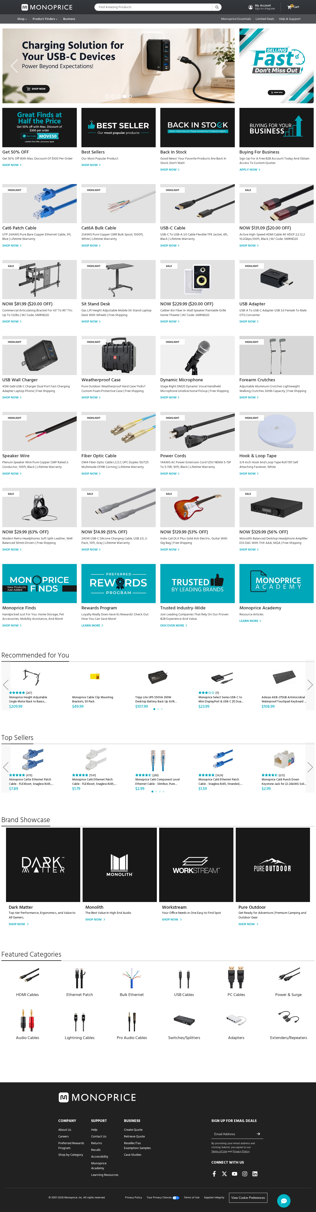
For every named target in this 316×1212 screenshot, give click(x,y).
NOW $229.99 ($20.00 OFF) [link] (186, 304)
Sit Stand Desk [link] (95, 304)
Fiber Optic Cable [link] (99, 456)
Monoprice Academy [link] (260, 608)
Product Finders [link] (44, 19)
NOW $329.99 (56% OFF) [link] (263, 532)
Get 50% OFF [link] (15, 152)
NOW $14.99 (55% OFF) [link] (104, 532)
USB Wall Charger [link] (20, 380)
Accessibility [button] (99, 1156)
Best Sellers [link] (93, 152)
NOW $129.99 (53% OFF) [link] (184, 532)
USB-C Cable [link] (173, 228)
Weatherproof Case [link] (101, 380)
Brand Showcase (25, 820)
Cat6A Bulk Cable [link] (98, 228)
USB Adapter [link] (252, 304)
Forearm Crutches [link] (257, 380)
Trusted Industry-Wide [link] (183, 608)
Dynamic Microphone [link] (181, 380)
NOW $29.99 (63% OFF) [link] (25, 532)
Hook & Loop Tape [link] (258, 456)
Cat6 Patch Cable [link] (19, 228)
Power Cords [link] (173, 456)
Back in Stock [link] (173, 152)
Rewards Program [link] (99, 608)
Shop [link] (21, 19)
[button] (261, 7)
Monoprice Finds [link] (19, 608)
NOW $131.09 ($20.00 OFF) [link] (265, 228)
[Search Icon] (216, 7)
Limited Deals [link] (265, 19)
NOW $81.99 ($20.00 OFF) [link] (27, 304)
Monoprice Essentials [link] (236, 19)
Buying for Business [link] (259, 152)
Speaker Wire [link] (16, 456)
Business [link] (69, 19)
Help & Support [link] (290, 19)
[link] (47, 7)
